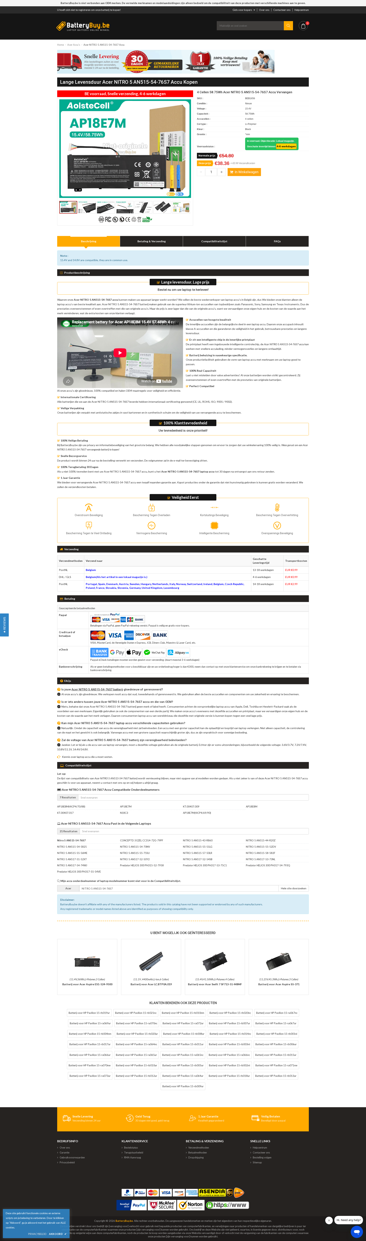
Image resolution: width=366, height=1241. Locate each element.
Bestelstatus (131, 1147)
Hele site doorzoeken (293, 888)
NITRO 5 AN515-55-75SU (135, 852)
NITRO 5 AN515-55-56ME (72, 852)
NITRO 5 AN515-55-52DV (261, 846)
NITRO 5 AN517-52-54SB (197, 859)
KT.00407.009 (191, 806)
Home (60, 44)
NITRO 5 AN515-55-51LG (197, 846)
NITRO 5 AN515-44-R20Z (260, 840)
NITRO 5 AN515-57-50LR (197, 852)
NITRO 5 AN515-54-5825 (72, 846)
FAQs (277, 241)
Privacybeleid (67, 1162)
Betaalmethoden (197, 1152)
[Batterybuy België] (83, 30)
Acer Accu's (73, 44)
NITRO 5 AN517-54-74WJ (72, 865)
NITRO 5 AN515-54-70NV (135, 846)
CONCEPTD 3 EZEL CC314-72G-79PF (141, 840)
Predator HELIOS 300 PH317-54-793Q (268, 865)
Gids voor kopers (242, 9)
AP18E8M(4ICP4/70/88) (71, 806)
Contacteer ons (282, 9)
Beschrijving (88, 241)
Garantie (64, 1152)
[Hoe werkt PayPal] (131, 1205)
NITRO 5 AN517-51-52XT (72, 859)
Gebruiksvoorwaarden (72, 1157)
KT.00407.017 (65, 812)
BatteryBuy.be (124, 1220)
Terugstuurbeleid (133, 1152)
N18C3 (124, 812)
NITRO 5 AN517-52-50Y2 (135, 859)
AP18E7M (126, 806)
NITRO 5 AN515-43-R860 (198, 840)
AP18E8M (251, 806)
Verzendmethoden (198, 1147)
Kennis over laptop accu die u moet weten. (87, 756)
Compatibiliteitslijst (214, 241)
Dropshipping (196, 1157)
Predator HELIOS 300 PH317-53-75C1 (205, 865)
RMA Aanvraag (132, 1157)
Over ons (264, 9)
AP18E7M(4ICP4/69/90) (197, 812)
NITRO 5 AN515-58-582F (260, 852)
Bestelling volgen (262, 1157)
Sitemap (257, 1162)
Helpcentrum (302, 9)
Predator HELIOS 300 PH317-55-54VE (79, 871)
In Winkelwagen (246, 172)
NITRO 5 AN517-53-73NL (260, 859)
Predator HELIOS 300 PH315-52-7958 (142, 865)
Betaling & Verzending (151, 241)
